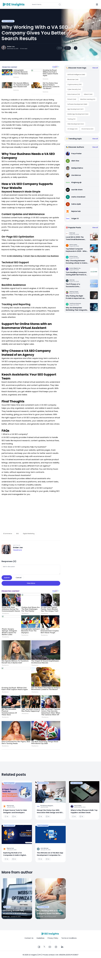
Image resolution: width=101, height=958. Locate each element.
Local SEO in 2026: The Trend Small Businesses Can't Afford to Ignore (75, 238)
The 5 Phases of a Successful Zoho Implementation (73, 285)
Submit (7, 577)
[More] (75, 48)
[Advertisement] (31, 514)
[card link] (94, 236)
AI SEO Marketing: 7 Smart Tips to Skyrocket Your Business (33, 256)
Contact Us (29, 938)
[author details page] (4, 47)
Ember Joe (11, 46)
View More (31, 583)
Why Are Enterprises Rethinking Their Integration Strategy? (77, 309)
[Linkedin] (62, 947)
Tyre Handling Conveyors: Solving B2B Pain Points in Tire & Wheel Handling (76, 273)
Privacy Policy (53, 938)
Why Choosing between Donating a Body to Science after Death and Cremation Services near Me (77, 261)
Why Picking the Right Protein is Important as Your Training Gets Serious (76, 297)
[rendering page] (14, 4)
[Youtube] (49, 947)
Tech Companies (8, 21)
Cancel (18, 577)
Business (7, 907)
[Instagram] (55, 947)
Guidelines (40, 938)
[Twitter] (44, 946)
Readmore (17, 550)
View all (95, 68)
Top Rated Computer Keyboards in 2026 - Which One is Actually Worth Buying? (77, 250)
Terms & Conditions (69, 938)
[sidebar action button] (97, 4)
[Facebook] (38, 947)
